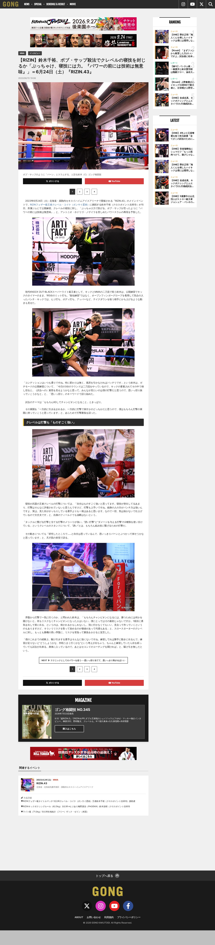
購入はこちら (69, 728)
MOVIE (73, 4)
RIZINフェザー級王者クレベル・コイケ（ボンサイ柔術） (60, 204)
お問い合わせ (94, 917)
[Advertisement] (83, 841)
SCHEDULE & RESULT (55, 4)
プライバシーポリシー (129, 917)
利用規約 (109, 917)
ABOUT (79, 917)
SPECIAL (38, 4)
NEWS (26, 4)
